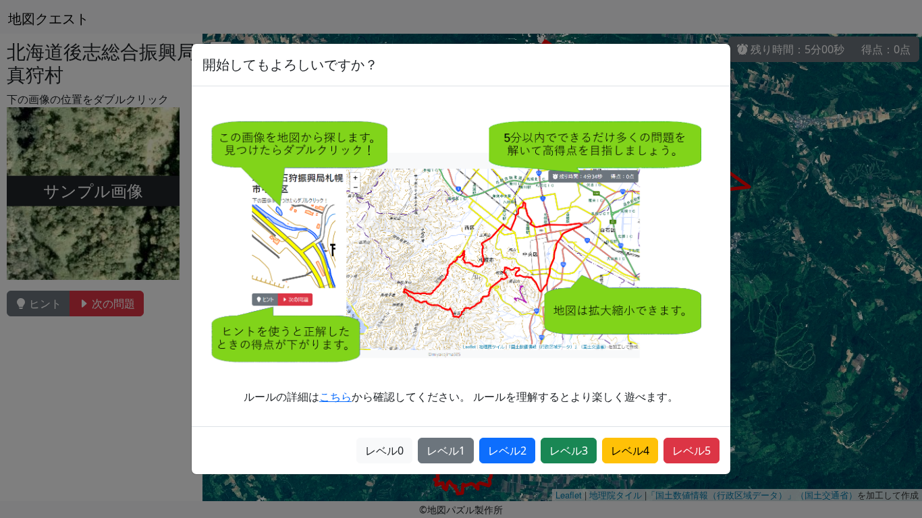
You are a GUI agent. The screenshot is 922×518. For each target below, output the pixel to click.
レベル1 (446, 450)
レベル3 (568, 450)
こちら (335, 396)
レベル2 (507, 450)
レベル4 (630, 450)
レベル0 (384, 450)
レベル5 (691, 450)
